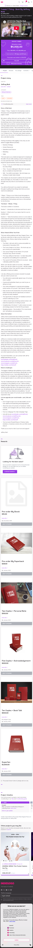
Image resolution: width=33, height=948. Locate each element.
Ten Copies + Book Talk (12, 710)
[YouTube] (6, 890)
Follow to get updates (7, 810)
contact (8, 86)
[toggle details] (29, 874)
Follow (16, 60)
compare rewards (9, 471)
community (9, 98)
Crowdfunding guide (21, 798)
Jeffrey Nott (5, 13)
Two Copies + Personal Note (14, 611)
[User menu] (28, 2)
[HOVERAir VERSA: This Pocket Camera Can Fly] (15, 846)
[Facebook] (1, 890)
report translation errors (8, 900)
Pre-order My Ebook (11, 511)
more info (3, 86)
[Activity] (25, 2)
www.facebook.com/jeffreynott (9, 361)
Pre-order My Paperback (13, 561)
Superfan (6, 762)
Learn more (13, 808)
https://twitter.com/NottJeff (8, 365)
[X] (4, 890)
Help (12, 798)
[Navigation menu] (31, 2)
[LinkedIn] (11, 890)
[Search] (19, 2)
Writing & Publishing (6, 92)
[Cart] (22, 2)
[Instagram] (8, 890)
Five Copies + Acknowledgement (16, 661)
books (3, 98)
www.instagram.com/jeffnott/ (9, 363)
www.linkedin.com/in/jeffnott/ (9, 359)
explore (9, 829)
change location (24, 5)
